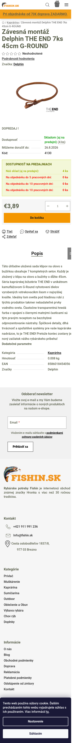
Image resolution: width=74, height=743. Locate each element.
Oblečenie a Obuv (16, 605)
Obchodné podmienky (18, 660)
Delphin (18, 64)
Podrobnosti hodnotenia (18, 59)
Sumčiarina (11, 593)
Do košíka (37, 218)
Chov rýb (10, 616)
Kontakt (9, 689)
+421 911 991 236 (25, 526)
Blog (7, 655)
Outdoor (9, 599)
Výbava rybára (14, 610)
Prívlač (8, 576)
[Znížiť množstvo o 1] (48, 206)
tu (47, 712)
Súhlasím (35, 733)
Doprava (9, 666)
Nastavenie (35, 721)
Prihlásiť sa (20, 446)
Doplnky (9, 622)
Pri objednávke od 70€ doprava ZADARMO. (35, 14)
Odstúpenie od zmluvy (19, 683)
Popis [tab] (37, 253)
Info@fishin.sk (23, 535)
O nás (8, 649)
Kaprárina (54, 353)
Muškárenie (12, 582)
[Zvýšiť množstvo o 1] (67, 206)
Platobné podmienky (18, 678)
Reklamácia (12, 672)
